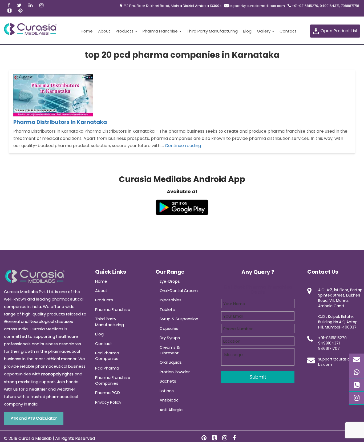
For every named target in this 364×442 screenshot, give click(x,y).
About (104, 31)
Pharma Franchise (161, 31)
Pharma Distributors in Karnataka (60, 122)
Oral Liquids (171, 362)
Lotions (167, 391)
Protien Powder (175, 372)
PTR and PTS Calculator (34, 418)
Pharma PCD (107, 392)
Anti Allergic (171, 409)
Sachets (168, 381)
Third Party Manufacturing (212, 31)
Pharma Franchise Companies (112, 380)
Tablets (167, 309)
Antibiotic (169, 400)
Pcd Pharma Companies (107, 355)
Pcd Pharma (107, 368)
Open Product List (338, 31)
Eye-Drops (170, 281)
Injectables (170, 300)
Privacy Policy (108, 402)
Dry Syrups (170, 337)
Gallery (264, 31)
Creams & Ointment (170, 350)
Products (125, 31)
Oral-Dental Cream (179, 290)
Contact (288, 31)
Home (87, 31)
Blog (247, 31)
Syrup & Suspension (179, 319)
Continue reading (183, 146)
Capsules (169, 328)
